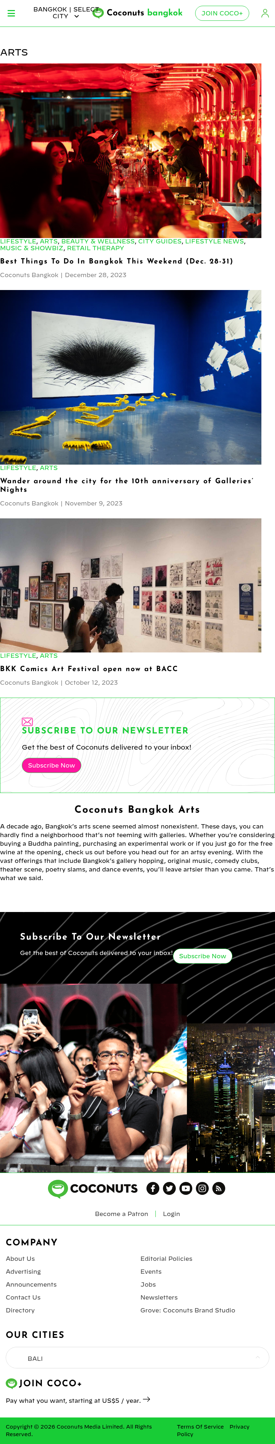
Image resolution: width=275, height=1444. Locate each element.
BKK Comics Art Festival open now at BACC (89, 669)
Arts (49, 241)
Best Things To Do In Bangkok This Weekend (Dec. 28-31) (116, 261)
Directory (20, 1310)
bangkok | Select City (66, 12)
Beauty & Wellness (98, 241)
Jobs (148, 1284)
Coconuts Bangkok (29, 275)
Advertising (23, 1271)
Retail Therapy (95, 248)
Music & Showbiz (31, 248)
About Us (20, 1258)
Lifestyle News (214, 241)
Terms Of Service (200, 1427)
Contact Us (23, 1297)
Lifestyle (18, 241)
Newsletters (159, 1297)
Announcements (31, 1284)
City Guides (160, 241)
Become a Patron (121, 1214)
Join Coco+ (222, 13)
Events (150, 1271)
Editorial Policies (166, 1258)
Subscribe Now (51, 765)
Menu (11, 13)
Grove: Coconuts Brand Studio (187, 1310)
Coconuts (145, 13)
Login (265, 13)
